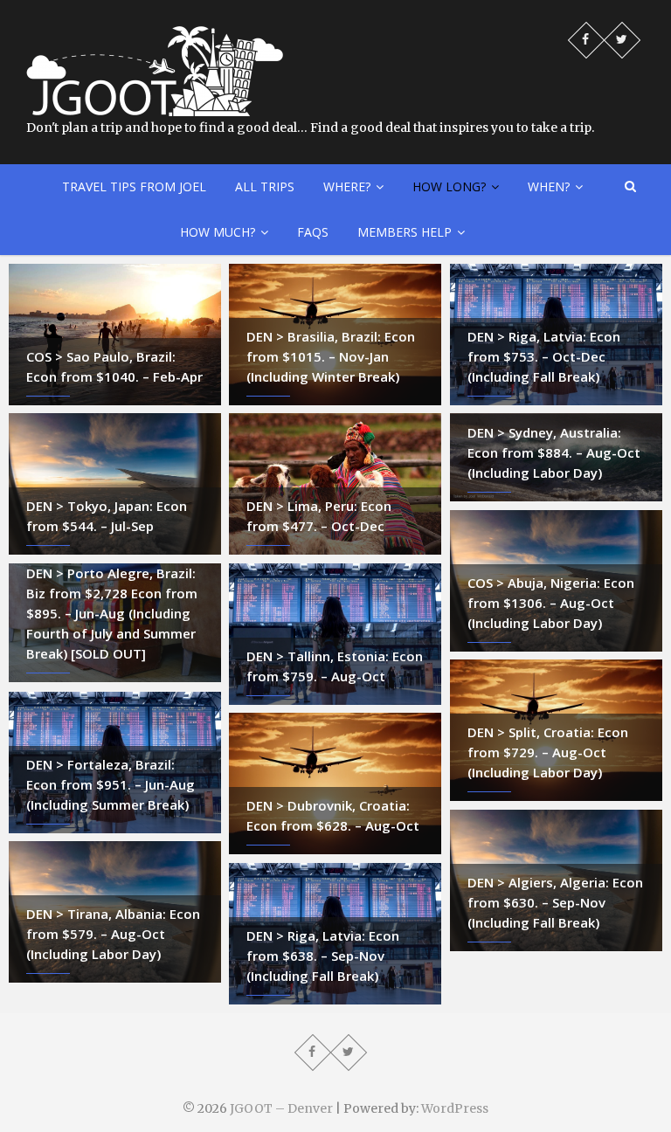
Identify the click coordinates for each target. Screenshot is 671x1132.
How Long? (449, 186)
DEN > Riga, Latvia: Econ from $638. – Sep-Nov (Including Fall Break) (322, 955)
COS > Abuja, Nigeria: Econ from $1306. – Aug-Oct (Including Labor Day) (550, 603)
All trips (264, 186)
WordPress (454, 1108)
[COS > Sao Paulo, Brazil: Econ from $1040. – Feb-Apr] (115, 334)
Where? (346, 186)
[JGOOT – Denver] (154, 35)
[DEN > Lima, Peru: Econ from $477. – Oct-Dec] (335, 484)
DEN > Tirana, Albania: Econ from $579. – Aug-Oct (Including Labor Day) (113, 934)
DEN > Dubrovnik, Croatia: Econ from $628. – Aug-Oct (332, 815)
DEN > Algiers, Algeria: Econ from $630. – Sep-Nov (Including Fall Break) (555, 902)
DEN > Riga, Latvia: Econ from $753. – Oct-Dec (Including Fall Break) (543, 356)
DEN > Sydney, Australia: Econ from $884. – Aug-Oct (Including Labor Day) (553, 452)
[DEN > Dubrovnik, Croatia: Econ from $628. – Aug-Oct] (335, 783)
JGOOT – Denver (281, 1108)
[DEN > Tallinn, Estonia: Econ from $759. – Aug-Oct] (335, 634)
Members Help (404, 232)
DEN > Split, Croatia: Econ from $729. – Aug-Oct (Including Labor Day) (547, 752)
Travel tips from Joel (134, 186)
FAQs (313, 232)
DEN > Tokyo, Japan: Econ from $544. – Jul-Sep (106, 516)
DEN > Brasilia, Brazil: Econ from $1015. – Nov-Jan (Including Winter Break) (330, 356)
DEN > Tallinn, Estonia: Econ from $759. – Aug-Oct (334, 666)
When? (549, 186)
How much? (217, 232)
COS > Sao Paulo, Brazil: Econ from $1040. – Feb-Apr (114, 366)
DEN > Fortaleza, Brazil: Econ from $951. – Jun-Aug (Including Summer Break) (110, 784)
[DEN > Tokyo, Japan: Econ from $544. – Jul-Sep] (115, 484)
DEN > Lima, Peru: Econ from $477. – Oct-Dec (318, 516)
